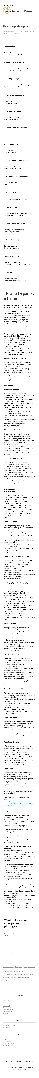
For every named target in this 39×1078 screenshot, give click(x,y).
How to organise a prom (16, 26)
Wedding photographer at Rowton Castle (16, 971)
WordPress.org (8, 1045)
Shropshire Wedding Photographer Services (17, 980)
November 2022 (8, 1011)
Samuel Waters (24, 31)
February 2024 (8, 1004)
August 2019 (7, 1013)
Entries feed (7, 1041)
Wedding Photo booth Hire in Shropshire (16, 977)
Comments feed (8, 1043)
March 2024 (7, 1002)
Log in (5, 1039)
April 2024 (6, 1000)
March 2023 (7, 1008)
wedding (6, 1027)
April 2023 (6, 1006)
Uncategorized (17, 33)
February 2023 (8, 1010)
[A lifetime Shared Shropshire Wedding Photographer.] (12, 10)
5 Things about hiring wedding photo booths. (18, 974)
